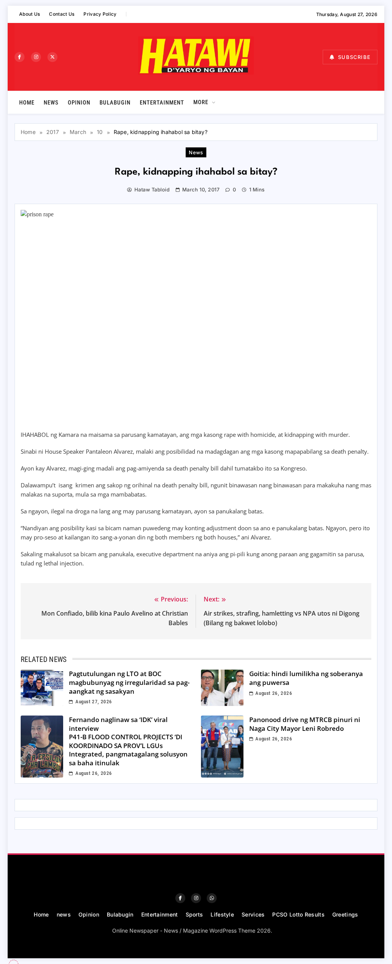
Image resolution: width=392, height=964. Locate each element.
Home (26, 102)
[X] (52, 57)
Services (253, 914)
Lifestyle (222, 914)
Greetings (345, 914)
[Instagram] (36, 57)
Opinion (79, 102)
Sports (194, 914)
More (200, 102)
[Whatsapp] (212, 898)
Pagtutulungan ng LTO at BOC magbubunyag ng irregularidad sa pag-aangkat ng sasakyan (129, 682)
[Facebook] (19, 57)
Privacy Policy (99, 14)
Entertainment (162, 102)
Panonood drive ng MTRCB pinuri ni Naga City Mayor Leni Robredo (304, 724)
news (51, 102)
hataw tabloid (152, 189)
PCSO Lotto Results (298, 914)
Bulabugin (115, 102)
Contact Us (61, 14)
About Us (29, 14)
